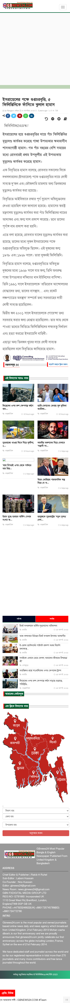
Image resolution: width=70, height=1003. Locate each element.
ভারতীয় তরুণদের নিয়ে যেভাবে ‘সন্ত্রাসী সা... (51, 444)
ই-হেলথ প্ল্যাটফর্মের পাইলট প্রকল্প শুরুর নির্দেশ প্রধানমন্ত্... (40, 647)
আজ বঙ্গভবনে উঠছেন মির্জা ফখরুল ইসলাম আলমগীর (42, 636)
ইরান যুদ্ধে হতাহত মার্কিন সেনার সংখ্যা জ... (17, 518)
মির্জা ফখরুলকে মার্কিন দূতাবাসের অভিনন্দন (38, 625)
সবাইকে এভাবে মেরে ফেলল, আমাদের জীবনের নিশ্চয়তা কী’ (43, 659)
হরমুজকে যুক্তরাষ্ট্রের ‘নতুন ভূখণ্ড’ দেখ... (52, 518)
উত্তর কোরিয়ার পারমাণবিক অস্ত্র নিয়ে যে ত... (51, 481)
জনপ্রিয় (52, 619)
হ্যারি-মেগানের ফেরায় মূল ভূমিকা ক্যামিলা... (52, 407)
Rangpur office (13, 110)
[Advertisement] (35, 48)
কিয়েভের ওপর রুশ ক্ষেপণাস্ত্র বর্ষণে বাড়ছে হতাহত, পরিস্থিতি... (41, 682)
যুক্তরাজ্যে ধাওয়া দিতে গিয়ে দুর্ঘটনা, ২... (18, 444)
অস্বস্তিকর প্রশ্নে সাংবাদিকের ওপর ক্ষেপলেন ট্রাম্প (40, 670)
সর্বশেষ (19, 619)
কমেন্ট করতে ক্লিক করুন (58, 364)
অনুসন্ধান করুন (35, 833)
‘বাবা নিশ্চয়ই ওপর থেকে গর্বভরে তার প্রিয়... (17, 467)
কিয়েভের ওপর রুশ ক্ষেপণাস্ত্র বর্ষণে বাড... (18, 407)
